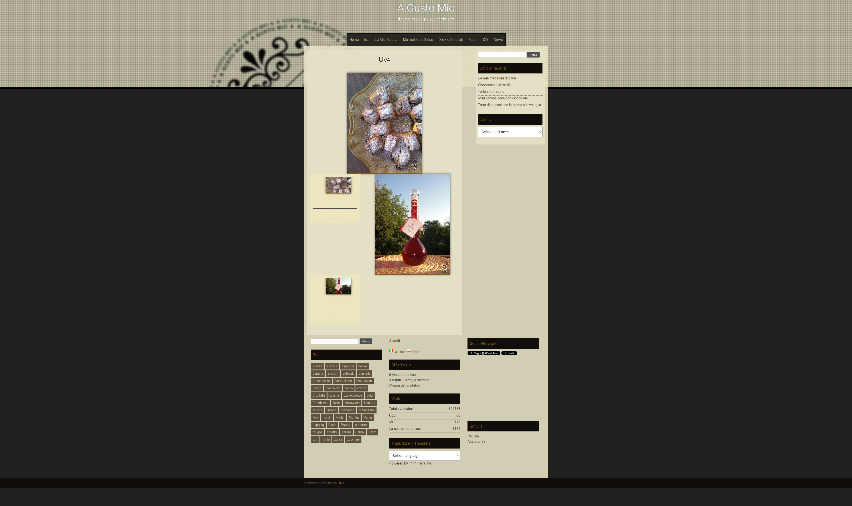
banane (318, 373)
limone (331, 410)
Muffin (340, 417)
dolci (370, 395)
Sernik (359, 432)
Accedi (394, 341)
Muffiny (354, 417)
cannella (365, 373)
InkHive (339, 483)
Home (354, 40)
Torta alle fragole (491, 91)
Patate (346, 425)
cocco (349, 388)
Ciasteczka (364, 381)
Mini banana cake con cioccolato (503, 98)
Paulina (473, 436)
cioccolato (333, 388)
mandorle (347, 410)
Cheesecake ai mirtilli (494, 85)
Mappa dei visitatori (404, 385)
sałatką (332, 432)
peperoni (361, 425)
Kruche (317, 410)
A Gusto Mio (426, 8)
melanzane (367, 410)
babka (362, 366)
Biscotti (333, 373)
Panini (368, 417)
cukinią (334, 395)
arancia (332, 366)
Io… (366, 40)
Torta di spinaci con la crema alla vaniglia (509, 105)
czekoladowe (352, 395)
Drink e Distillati (450, 40)
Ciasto (317, 388)
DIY (485, 40)
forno (337, 403)
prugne (318, 432)
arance (317, 366)
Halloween (352, 403)
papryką (318, 425)
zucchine (353, 439)
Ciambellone (343, 381)
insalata (369, 403)
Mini (315, 417)
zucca (338, 439)
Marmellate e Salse (418, 40)
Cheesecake (321, 381)
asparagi (348, 366)
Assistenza (476, 441)
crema (361, 388)
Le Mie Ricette (386, 40)
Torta (326, 439)
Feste (472, 40)
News (498, 40)
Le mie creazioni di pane (497, 78)
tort (315, 439)
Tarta (372, 432)
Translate (424, 463)
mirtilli (327, 417)
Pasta (332, 425)
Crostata (319, 395)
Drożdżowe (320, 403)
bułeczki (348, 373)
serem (346, 432)
